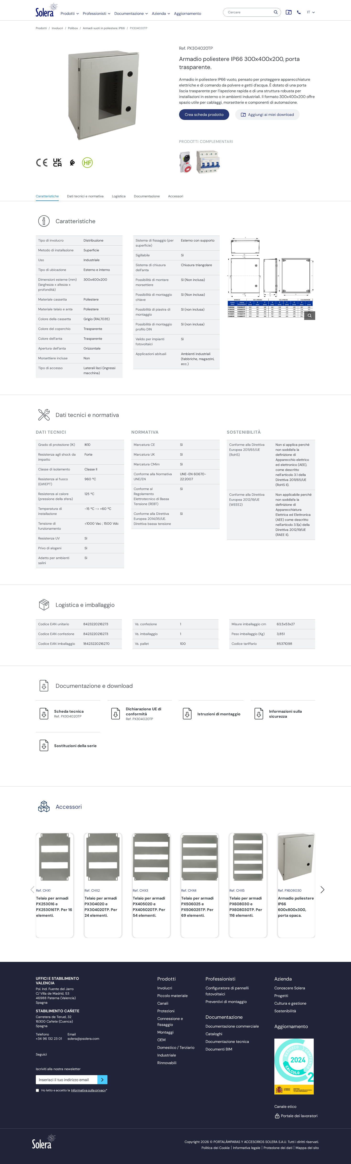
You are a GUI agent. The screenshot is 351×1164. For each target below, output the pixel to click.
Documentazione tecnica (227, 1041)
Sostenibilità (285, 1010)
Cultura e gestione (290, 1003)
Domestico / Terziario (175, 1047)
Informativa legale (246, 1148)
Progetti (281, 995)
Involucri (57, 28)
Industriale (166, 1055)
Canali (162, 1003)
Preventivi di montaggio (226, 1001)
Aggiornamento (187, 13)
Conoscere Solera (289, 988)
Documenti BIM (219, 1049)
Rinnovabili (166, 1062)
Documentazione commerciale (232, 1026)
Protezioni (166, 1010)
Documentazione (129, 13)
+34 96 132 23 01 (49, 1038)
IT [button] (309, 12)
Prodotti (68, 13)
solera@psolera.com (83, 1038)
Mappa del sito (307, 1148)
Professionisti (94, 13)
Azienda (159, 13)
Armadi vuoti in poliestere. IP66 (104, 28)
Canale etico (285, 1106)
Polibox (73, 28)
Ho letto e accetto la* (74, 1090)
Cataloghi (214, 1033)
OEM (161, 1039)
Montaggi (165, 1032)
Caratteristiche (47, 196)
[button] (299, 12)
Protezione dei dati (278, 1148)
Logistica (119, 196)
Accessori (175, 196)
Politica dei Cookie (216, 1148)
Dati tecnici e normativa (85, 196)
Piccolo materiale (172, 995)
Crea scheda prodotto (204, 114)
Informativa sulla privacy (88, 1090)
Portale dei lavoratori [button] (298, 1115)
